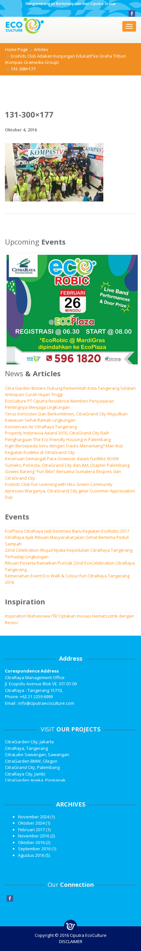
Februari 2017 (31, 829)
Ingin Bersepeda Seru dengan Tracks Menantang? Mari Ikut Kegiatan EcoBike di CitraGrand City (64, 449)
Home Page (16, 49)
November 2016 (33, 836)
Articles (41, 49)
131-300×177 (29, 114)
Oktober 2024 (31, 823)
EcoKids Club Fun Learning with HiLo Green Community (58, 484)
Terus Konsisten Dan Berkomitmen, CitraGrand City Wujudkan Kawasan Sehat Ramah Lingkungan (66, 417)
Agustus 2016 (31, 855)
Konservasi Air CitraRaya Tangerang (41, 427)
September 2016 (34, 849)
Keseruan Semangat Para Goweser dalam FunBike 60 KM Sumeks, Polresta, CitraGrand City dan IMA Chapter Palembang (67, 462)
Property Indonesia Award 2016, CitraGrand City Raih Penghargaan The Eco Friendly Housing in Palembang (58, 436)
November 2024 (33, 817)
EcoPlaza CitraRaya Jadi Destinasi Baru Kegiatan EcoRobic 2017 (67, 531)
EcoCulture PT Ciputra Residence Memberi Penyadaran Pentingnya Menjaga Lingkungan (59, 404)
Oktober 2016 (31, 842)
